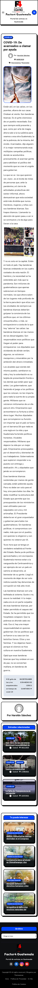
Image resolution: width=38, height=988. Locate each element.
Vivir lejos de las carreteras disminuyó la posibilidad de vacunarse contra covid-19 (18, 745)
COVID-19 (8, 37)
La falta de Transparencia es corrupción (18, 792)
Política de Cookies (19, 984)
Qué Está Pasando (13, 880)
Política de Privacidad (18, 979)
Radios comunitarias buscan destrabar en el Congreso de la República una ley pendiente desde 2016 (18, 840)
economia (25, 63)
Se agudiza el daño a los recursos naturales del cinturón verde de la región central (18, 911)
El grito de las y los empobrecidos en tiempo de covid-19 (11, 685)
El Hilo (30, 979)
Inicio (7, 979)
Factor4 (15, 748)
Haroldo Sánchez (23, 56)
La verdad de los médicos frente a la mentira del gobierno (17, 769)
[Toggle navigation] (3, 12)
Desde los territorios (14, 833)
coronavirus (16, 63)
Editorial (20, 762)
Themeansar (18, 975)
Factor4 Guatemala (18, 14)
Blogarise (29, 972)
